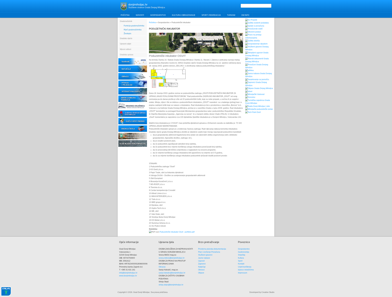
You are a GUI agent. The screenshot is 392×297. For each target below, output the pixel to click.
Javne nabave (204, 258)
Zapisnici (202, 264)
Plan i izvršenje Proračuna (209, 252)
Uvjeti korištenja (244, 267)
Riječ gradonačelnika (132, 30)
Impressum (242, 273)
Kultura (241, 258)
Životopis (127, 33)
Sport (240, 261)
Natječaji (201, 267)
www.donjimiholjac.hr (128, 276)
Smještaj (241, 255)
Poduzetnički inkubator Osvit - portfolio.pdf (177, 232)
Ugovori (201, 261)
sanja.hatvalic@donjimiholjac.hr (172, 273)
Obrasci (201, 270)
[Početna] (124, 10)
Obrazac (162, 267)
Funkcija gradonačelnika (134, 26)
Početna (125, 15)
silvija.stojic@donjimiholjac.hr (171, 285)
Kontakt (241, 264)
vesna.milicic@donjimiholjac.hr (172, 258)
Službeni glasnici (205, 255)
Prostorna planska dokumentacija (212, 249)
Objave (201, 273)
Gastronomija (243, 252)
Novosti (140, 15)
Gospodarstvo (244, 249)
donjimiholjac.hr (137, 4)
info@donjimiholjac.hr (128, 273)
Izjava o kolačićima (246, 270)
